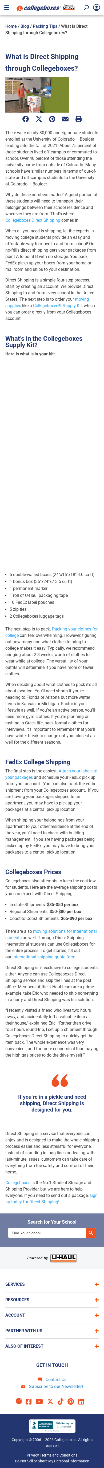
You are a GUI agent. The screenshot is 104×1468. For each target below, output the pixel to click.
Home (11, 26)
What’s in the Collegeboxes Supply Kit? (43, 342)
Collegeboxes (17, 220)
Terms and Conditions (59, 1455)
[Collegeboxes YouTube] (41, 1402)
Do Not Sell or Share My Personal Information (52, 1461)
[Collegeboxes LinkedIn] (83, 1402)
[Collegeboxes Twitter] (52, 1402)
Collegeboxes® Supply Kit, (58, 305)
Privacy (33, 1455)
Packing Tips (45, 26)
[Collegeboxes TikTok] (62, 1402)
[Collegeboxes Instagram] (21, 1402)
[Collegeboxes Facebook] (30, 1402)
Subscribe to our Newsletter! (55, 1386)
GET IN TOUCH (52, 1365)
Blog (25, 26)
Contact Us (56, 1379)
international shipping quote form (44, 956)
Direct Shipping (45, 220)
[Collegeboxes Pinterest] (72, 1402)
